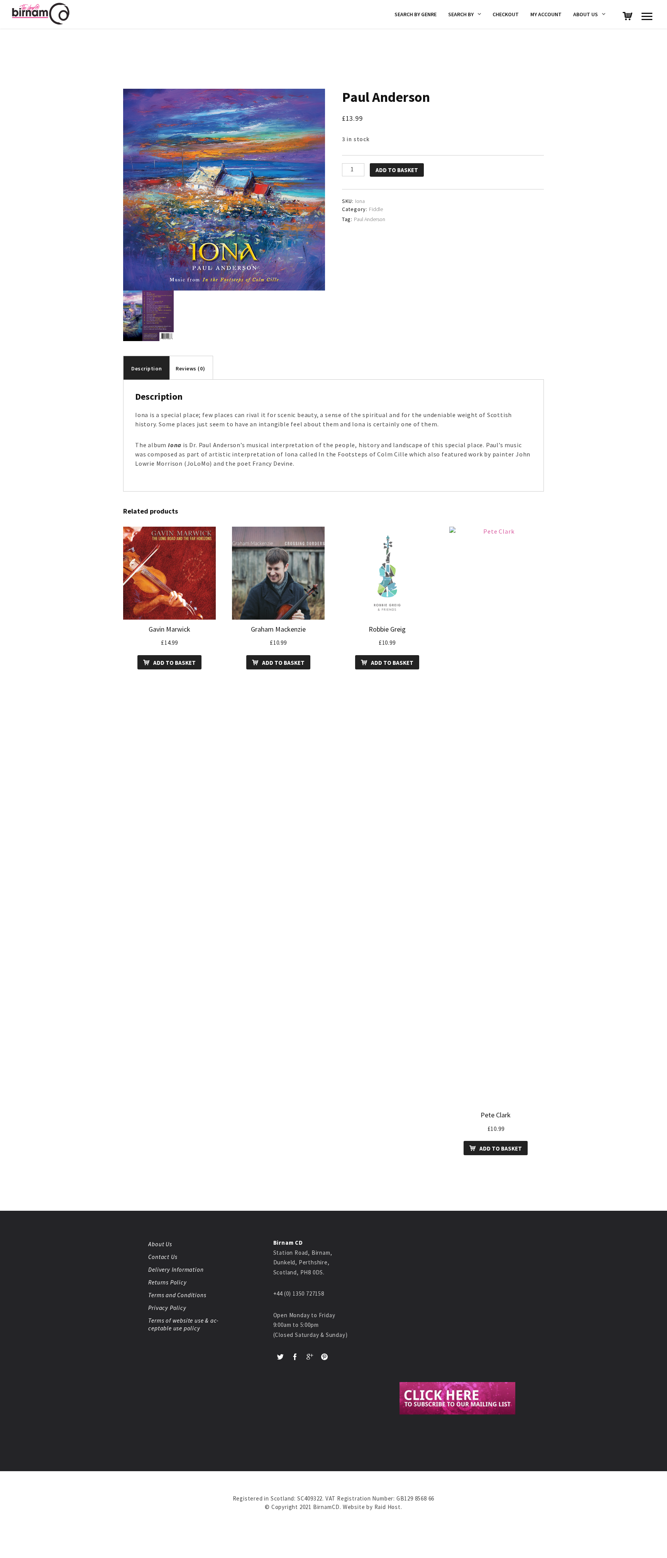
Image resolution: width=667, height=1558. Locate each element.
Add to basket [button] (174, 662)
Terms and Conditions (177, 1295)
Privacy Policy (167, 1307)
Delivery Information (175, 1269)
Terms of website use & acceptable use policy (183, 1324)
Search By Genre (415, 14)
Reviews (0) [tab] (190, 368)
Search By (461, 14)
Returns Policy (167, 1282)
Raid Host (387, 1507)
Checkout (506, 14)
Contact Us (162, 1257)
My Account (546, 14)
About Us (585, 14)
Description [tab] (146, 368)
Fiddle (376, 209)
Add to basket (397, 170)
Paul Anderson (369, 219)
